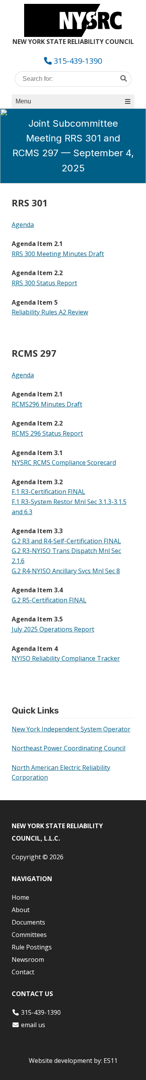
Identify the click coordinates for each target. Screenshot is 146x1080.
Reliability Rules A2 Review (50, 312)
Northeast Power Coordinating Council (68, 748)
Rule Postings (32, 947)
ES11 (111, 1060)
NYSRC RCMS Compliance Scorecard (64, 462)
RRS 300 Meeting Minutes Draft (58, 253)
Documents (28, 922)
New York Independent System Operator (71, 729)
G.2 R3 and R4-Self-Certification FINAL (66, 541)
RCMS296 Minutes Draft (47, 404)
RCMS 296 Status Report (47, 433)
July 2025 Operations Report (53, 629)
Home (20, 897)
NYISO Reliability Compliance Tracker (66, 658)
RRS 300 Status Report (44, 283)
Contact (23, 972)
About (21, 910)
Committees (29, 934)
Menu (23, 101)
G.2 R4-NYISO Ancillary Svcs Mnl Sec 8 (66, 571)
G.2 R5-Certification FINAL (49, 600)
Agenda (23, 224)
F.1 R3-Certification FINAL (48, 491)
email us (33, 1025)
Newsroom (28, 959)
